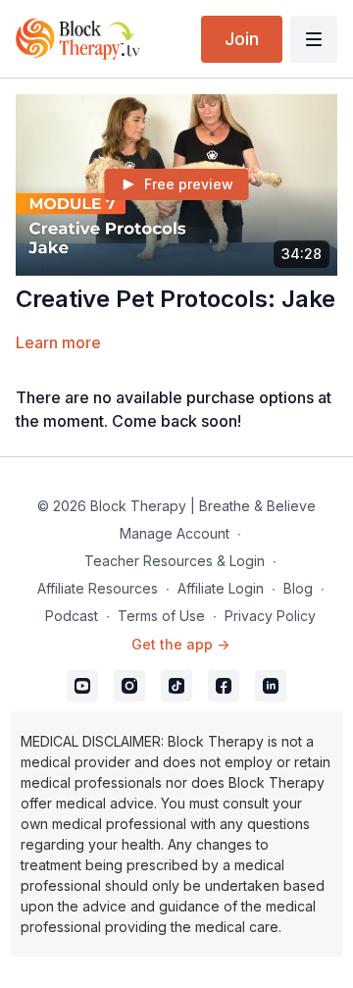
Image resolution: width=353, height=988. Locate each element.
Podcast (71, 615)
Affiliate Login (220, 588)
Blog (298, 588)
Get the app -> (180, 644)
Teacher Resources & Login (174, 560)
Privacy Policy (270, 615)
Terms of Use (161, 615)
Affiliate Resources (97, 588)
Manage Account (174, 533)
